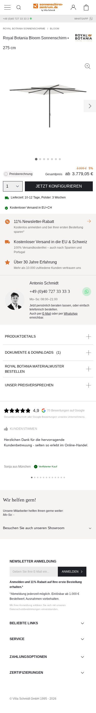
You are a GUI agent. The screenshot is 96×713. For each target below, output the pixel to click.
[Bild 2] (40, 159)
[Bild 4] (48, 159)
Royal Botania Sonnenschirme (24, 28)
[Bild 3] (44, 159)
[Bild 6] (56, 159)
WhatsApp (81, 18)
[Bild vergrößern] (87, 66)
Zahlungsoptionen (28, 657)
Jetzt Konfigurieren (59, 186)
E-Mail (46, 313)
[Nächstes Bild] (90, 106)
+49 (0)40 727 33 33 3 (16, 18)
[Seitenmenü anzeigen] (7, 7)
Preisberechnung (20, 174)
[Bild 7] (60, 159)
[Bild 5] (52, 159)
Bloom (54, 28)
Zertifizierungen (26, 672)
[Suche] (19, 7)
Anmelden (70, 571)
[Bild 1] (36, 159)
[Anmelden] (73, 7)
